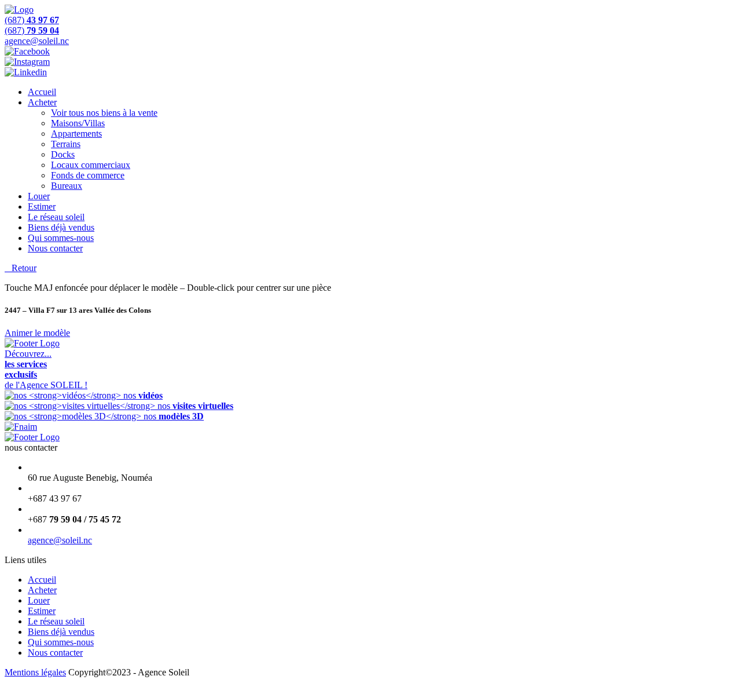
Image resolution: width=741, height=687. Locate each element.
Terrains (65, 144)
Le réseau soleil (56, 217)
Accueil (42, 92)
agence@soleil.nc (60, 540)
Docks (63, 154)
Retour (20, 268)
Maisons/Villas (78, 123)
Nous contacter (55, 248)
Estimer (42, 206)
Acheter (42, 102)
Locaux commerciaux (90, 165)
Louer (39, 196)
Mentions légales (35, 672)
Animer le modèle (37, 333)
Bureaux (66, 186)
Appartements (76, 133)
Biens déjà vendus (61, 227)
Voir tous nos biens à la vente (104, 113)
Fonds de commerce (87, 175)
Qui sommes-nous (61, 238)
